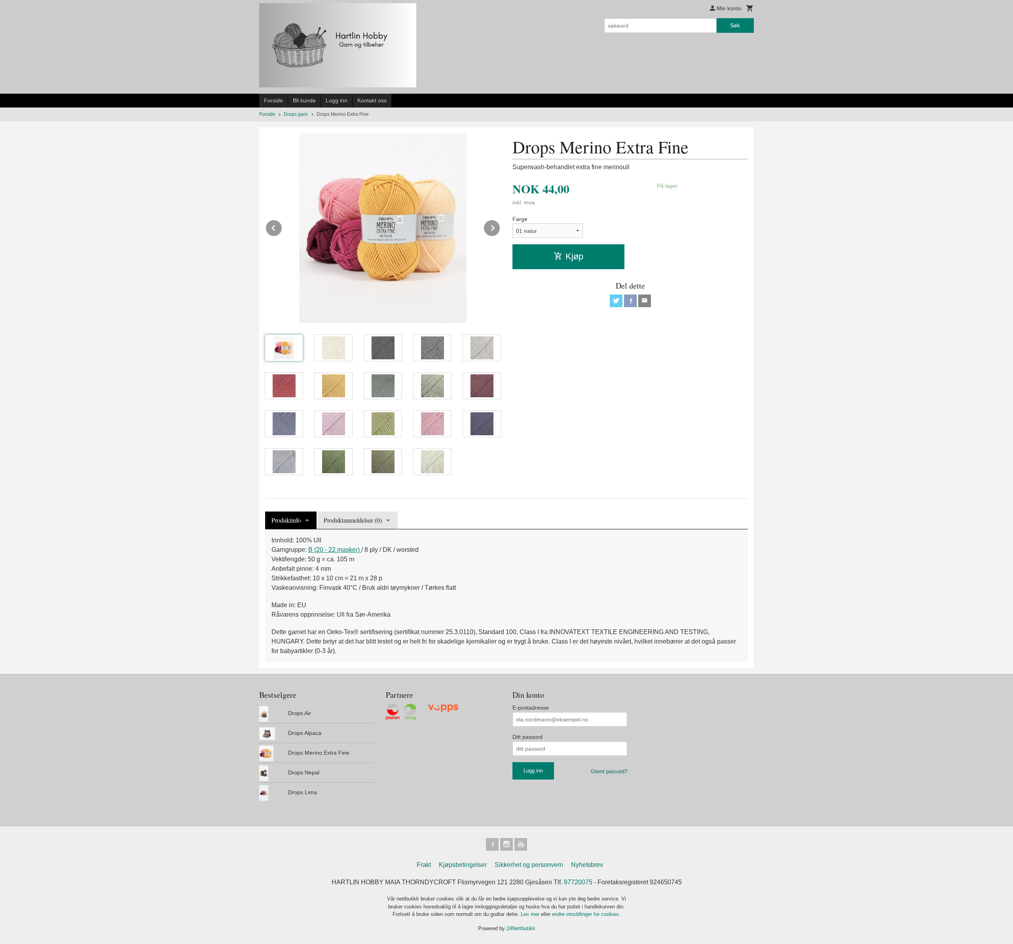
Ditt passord (527, 737)
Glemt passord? (609, 771)
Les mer (531, 914)
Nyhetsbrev (587, 864)
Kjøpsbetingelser (463, 864)
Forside (273, 100)
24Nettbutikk (520, 928)
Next (500, 227)
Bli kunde (304, 100)
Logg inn (336, 100)
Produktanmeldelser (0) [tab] (353, 520)
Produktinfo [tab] (286, 520)
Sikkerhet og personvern (529, 864)
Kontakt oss (372, 100)
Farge (519, 219)
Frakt (424, 864)
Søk (735, 25)
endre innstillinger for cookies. (586, 914)
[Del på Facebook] (630, 301)
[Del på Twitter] (616, 301)
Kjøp (574, 256)
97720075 (578, 882)
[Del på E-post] (644, 301)
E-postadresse (530, 707)
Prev (282, 227)
